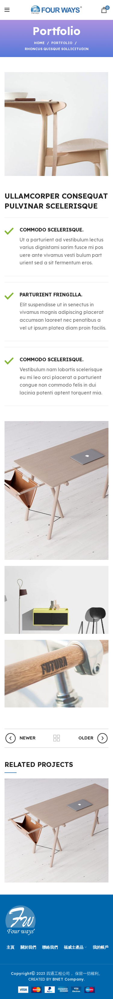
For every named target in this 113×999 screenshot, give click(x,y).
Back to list (56, 738)
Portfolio (61, 43)
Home (39, 43)
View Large (103, 782)
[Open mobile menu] (7, 10)
